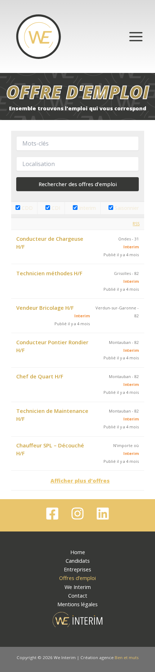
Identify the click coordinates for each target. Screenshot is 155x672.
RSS (136, 224)
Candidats (78, 560)
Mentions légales (77, 604)
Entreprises (77, 569)
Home (77, 552)
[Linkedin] (103, 513)
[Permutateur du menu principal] (136, 37)
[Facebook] (52, 513)
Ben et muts (127, 657)
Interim (87, 207)
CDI (55, 207)
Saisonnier (126, 207)
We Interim (78, 586)
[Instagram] (77, 513)
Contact (77, 595)
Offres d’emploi (77, 577)
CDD (26, 207)
